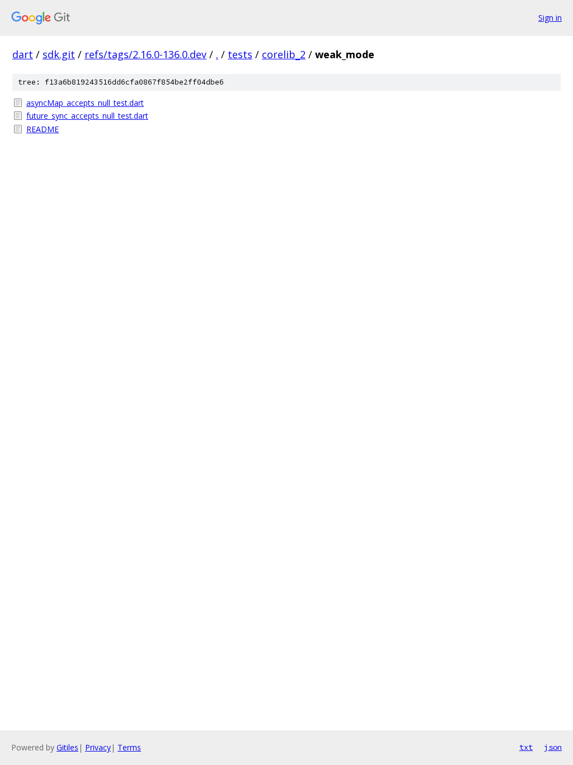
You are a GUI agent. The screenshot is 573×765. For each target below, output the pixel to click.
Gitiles (67, 747)
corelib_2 (284, 54)
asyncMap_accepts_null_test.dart (85, 102)
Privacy (98, 747)
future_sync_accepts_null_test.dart (87, 115)
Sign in (550, 17)
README (42, 129)
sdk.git (59, 54)
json (553, 747)
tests (240, 54)
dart (22, 54)
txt (526, 747)
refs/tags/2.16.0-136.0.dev (145, 54)
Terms (129, 747)
